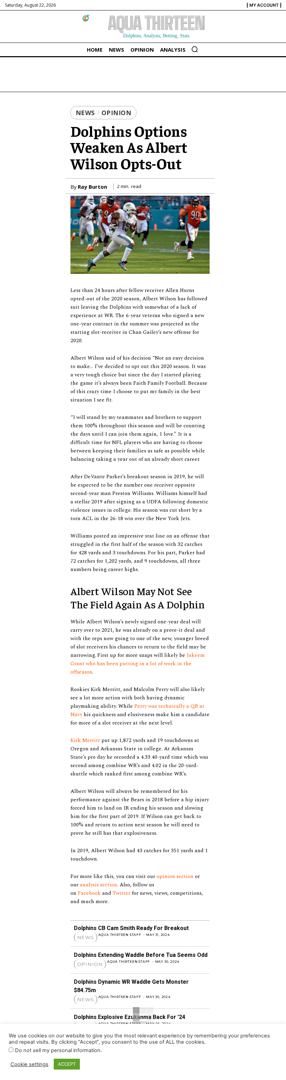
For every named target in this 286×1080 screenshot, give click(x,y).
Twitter (121, 893)
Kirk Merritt (85, 740)
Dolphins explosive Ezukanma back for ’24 (129, 1017)
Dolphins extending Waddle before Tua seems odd (141, 955)
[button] (195, 49)
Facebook (89, 893)
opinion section (175, 876)
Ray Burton (92, 186)
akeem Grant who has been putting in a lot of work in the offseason (137, 663)
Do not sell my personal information (57, 1050)
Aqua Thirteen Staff (119, 935)
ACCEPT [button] (67, 1064)
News (85, 113)
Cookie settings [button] (29, 1064)
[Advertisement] (143, 74)
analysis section (98, 885)
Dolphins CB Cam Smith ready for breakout (131, 928)
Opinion (116, 113)
